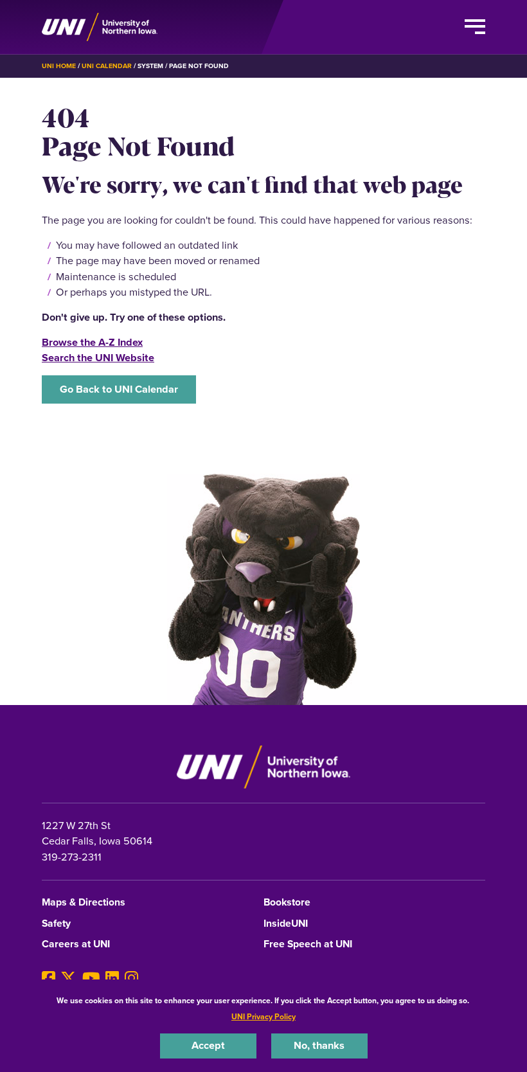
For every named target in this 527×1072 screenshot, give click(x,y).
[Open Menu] (475, 27)
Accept (208, 1045)
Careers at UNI (76, 944)
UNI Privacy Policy (263, 1017)
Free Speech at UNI (308, 944)
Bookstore (287, 902)
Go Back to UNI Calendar (119, 389)
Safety (56, 924)
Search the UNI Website (98, 358)
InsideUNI (286, 924)
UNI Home (59, 66)
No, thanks (319, 1045)
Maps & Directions (83, 902)
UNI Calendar (106, 66)
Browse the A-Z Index (92, 342)
